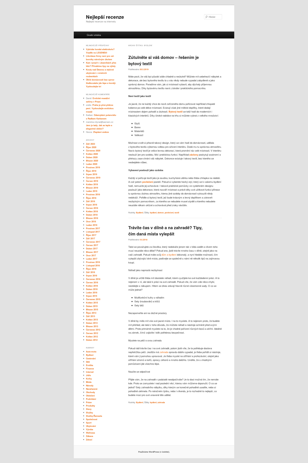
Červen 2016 (92, 282)
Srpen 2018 (91, 204)
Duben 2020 (92, 157)
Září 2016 (90, 272)
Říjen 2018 (91, 197)
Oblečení (90, 395)
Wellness (90, 432)
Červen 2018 (92, 207)
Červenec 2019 (93, 177)
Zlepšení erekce (101, 131)
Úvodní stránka (94, 34)
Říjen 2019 (91, 170)
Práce (89, 402)
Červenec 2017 (93, 241)
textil (177, 212)
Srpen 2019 (91, 174)
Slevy (88, 409)
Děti (88, 361)
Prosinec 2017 (93, 228)
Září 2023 (90, 143)
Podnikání (91, 398)
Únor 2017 (91, 255)
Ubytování (91, 425)
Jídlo (88, 375)
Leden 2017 (91, 258)
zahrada (161, 402)
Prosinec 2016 (93, 262)
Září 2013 (90, 316)
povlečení (169, 212)
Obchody (90, 392)
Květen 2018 (92, 211)
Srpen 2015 (91, 295)
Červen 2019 (92, 180)
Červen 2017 (92, 245)
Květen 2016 (92, 285)
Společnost (91, 419)
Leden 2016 (91, 292)
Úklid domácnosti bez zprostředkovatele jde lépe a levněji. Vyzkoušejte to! (101, 83)
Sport (88, 422)
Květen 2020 (92, 153)
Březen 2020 (92, 160)
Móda (88, 381)
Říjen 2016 (91, 268)
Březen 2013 (92, 326)
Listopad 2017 (93, 231)
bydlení (153, 212)
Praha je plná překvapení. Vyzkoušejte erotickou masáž (100, 108)
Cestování (91, 358)
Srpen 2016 (91, 275)
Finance (90, 368)
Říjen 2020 (91, 147)
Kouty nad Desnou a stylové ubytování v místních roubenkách (100, 73)
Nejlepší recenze (105, 16)
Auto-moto (91, 351)
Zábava (89, 436)
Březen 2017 (92, 252)
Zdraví (89, 439)
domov (161, 212)
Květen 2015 (92, 302)
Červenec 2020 (93, 150)
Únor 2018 (91, 221)
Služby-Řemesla (94, 415)
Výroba (89, 429)
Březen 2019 (92, 187)
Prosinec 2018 (93, 194)
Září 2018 (90, 201)
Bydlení (139, 212)
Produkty (90, 405)
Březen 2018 (92, 218)
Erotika (89, 365)
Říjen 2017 (91, 235)
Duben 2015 (92, 306)
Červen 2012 (92, 333)
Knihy (89, 378)
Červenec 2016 (93, 279)
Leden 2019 (91, 191)
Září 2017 (90, 238)
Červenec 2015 (93, 299)
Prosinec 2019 (93, 167)
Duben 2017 (92, 248)
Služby (89, 412)
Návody (89, 385)
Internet (90, 371)
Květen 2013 (92, 319)
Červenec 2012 (93, 329)
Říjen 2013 (91, 312)
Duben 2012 (92, 339)
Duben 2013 (92, 322)
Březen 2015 (92, 309)
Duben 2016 (92, 289)
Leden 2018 (91, 224)
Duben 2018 (92, 214)
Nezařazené (91, 388)
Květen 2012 (92, 336)
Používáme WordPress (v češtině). (154, 451)
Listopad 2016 (93, 265)
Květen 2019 (92, 184)
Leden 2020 (91, 163)
